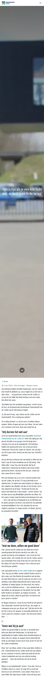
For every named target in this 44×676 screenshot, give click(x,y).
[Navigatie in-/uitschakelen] (40, 3)
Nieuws (6, 381)
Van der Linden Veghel (24, 571)
